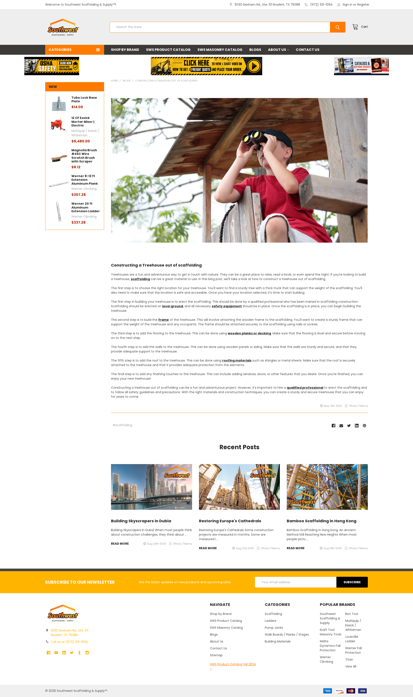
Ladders (270, 621)
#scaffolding (122, 425)
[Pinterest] (364, 425)
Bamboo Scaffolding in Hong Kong (321, 521)
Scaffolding (273, 614)
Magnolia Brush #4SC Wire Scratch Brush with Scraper (84, 156)
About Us (277, 49)
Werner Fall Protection (353, 650)
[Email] (341, 425)
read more (120, 543)
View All (350, 666)
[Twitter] (349, 425)
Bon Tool (351, 614)
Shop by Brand (125, 49)
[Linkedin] (356, 425)
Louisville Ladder (351, 639)
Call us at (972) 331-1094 (69, 642)
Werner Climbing (326, 659)
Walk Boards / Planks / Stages (287, 634)
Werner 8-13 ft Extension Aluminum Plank (84, 180)
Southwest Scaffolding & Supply (330, 618)
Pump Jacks (274, 627)
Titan (349, 659)
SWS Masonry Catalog (219, 49)
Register (363, 4)
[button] (51, 66)
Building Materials (278, 641)
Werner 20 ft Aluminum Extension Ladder (85, 207)
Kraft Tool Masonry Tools (330, 632)
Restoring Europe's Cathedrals (230, 521)
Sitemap (216, 655)
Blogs (255, 49)
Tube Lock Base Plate (84, 99)
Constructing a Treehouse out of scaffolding (156, 265)
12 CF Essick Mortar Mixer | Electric (82, 122)
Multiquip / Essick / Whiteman (353, 625)
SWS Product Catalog (168, 49)
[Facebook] (333, 425)
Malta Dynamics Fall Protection (330, 645)
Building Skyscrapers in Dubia (141, 521)
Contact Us (307, 49)
